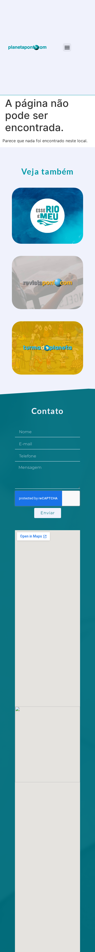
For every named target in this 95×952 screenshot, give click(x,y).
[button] (67, 47)
